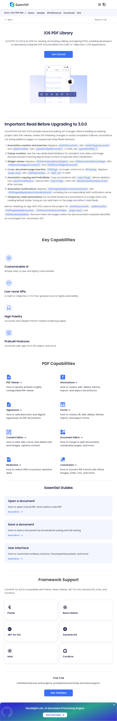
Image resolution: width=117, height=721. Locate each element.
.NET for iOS (14, 634)
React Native (70, 613)
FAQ (79, 12)
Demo (31, 12)
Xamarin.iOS (70, 634)
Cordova (68, 656)
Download (69, 12)
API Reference (54, 12)
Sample (41, 12)
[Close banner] (114, 704)
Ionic (10, 656)
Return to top (101, 19)
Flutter (11, 613)
